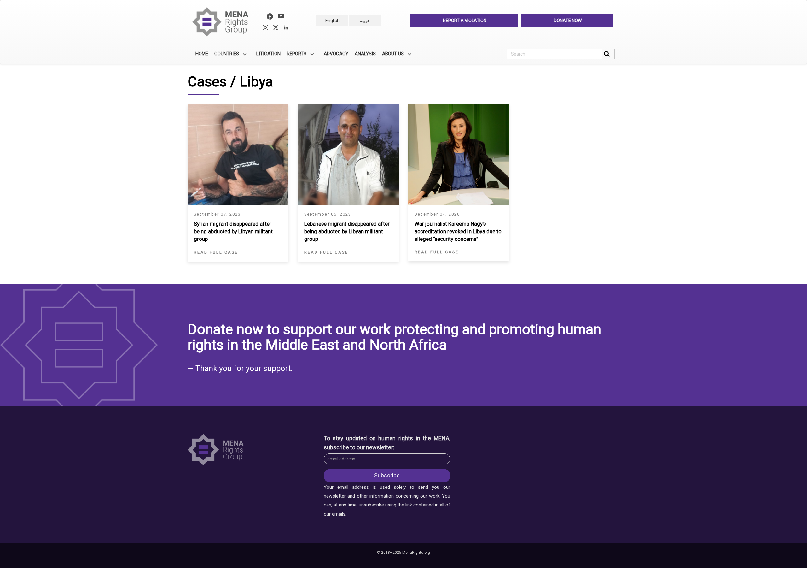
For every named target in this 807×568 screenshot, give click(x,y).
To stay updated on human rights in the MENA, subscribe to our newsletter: (387, 442)
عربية (365, 20)
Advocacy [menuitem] (336, 53)
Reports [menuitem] (295, 56)
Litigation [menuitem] (268, 53)
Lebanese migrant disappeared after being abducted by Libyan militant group (347, 231)
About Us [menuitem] (391, 56)
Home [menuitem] (201, 53)
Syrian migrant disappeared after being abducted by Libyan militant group (233, 231)
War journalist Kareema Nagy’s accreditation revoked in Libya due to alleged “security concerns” (458, 231)
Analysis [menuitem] (365, 53)
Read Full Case (216, 252)
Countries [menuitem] (225, 56)
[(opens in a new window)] (270, 17)
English (332, 20)
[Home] (223, 22)
